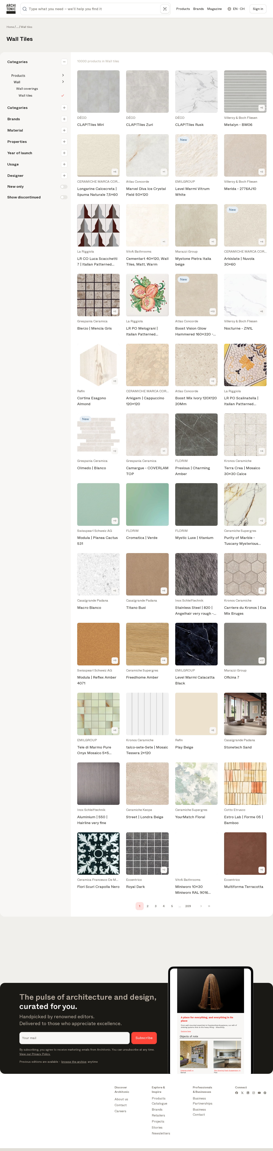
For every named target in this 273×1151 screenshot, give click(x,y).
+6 (114, 172)
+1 (164, 172)
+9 (114, 521)
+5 (261, 108)
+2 (212, 381)
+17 (262, 660)
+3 (261, 172)
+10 (213, 311)
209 (188, 906)
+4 (261, 241)
